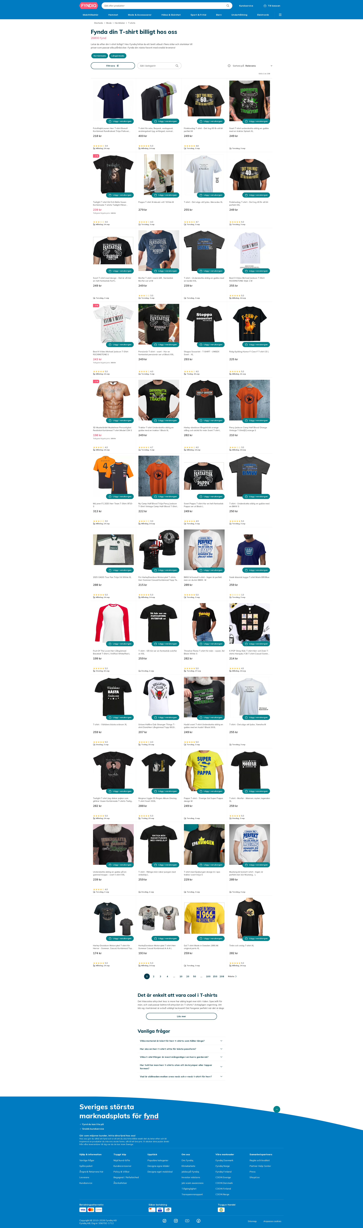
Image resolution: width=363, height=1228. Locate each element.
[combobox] (167, 5)
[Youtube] (187, 1220)
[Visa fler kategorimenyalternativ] (280, 14)
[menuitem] (90, 14)
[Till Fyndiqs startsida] (88, 5)
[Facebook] (198, 1220)
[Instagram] (175, 1220)
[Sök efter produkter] (227, 5)
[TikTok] (164, 1220)
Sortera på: (238, 65)
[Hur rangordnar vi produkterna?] (229, 65)
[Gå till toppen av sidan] (276, 1109)
